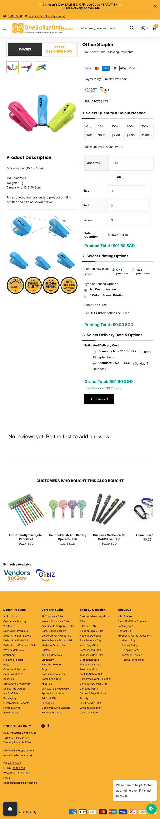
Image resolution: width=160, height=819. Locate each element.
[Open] (10, 809)
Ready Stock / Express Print (57, 640)
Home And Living (51, 712)
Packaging (9, 698)
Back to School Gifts (91, 674)
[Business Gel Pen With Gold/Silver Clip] (109, 510)
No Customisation (103, 289)
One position (122, 271)
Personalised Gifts (90, 650)
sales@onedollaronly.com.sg (47, 16)
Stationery (9, 654)
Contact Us (124, 630)
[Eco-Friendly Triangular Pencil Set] (26, 510)
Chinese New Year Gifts (93, 683)
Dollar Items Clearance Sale (19, 645)
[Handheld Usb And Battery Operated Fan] (67, 510)
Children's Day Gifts (91, 630)
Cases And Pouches (15, 669)
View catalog (5, 28)
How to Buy (128, 640)
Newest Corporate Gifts (55, 621)
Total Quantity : (91, 234)
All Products (10, 616)
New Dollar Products (15, 630)
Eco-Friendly (11, 712)
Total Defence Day (90, 640)
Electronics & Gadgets (16, 702)
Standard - (114, 363)
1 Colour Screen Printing (107, 295)
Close (155, 6)
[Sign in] (145, 28)
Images (25, 49)
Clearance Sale (89, 712)
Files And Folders (13, 659)
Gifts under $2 (88, 626)
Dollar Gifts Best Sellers (17, 635)
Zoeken (132, 28)
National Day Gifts (90, 635)
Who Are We (125, 616)
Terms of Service (132, 654)
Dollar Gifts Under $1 (15, 640)
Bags (6, 664)
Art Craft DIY (10, 693)
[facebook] (48, 726)
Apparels (8, 678)
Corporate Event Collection (95, 678)
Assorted (93, 163)
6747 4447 (14, 763)
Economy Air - (117, 351)
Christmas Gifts (89, 688)
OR (119, 177)
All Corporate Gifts (52, 616)
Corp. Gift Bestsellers (53, 630)
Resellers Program (133, 659)
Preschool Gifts (89, 669)
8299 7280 (15, 16)
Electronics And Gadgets (55, 707)
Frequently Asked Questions (134, 635)
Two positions (143, 271)
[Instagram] (43, 726)
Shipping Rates (130, 650)
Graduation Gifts (89, 659)
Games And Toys (13, 674)
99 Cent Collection (90, 707)
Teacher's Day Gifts (91, 654)
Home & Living (11, 707)
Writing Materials (13, 650)
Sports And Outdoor (14, 688)
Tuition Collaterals (90, 664)
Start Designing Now (59, 49)
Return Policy (130, 645)
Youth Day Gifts (89, 645)
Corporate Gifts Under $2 (56, 635)
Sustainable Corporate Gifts (57, 626)
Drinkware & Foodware (17, 683)
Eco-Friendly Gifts (90, 702)
